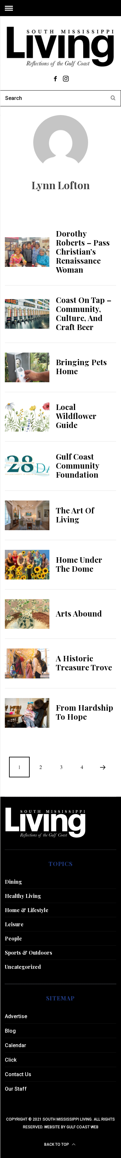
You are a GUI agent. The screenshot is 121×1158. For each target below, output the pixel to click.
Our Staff (16, 1089)
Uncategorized (23, 966)
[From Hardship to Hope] (27, 713)
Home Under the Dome (79, 564)
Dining (13, 881)
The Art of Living (75, 514)
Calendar (15, 1045)
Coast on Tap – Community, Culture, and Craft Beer (83, 313)
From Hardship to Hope (84, 712)
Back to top (57, 1144)
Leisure (14, 924)
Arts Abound (79, 613)
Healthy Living (23, 895)
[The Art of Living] (27, 515)
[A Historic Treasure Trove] (27, 663)
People (13, 938)
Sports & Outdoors (28, 952)
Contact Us (18, 1074)
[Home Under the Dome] (27, 564)
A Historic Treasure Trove (84, 662)
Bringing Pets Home (81, 366)
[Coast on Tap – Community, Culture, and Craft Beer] (27, 314)
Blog (10, 1031)
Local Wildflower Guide (76, 416)
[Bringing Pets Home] (27, 367)
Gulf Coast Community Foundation (77, 465)
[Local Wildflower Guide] (27, 417)
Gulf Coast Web (82, 1127)
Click (10, 1060)
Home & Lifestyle (26, 910)
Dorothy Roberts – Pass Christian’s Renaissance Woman (83, 251)
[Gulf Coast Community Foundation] (27, 466)
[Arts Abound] (27, 614)
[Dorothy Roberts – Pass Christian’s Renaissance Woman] (27, 252)
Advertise (16, 1016)
